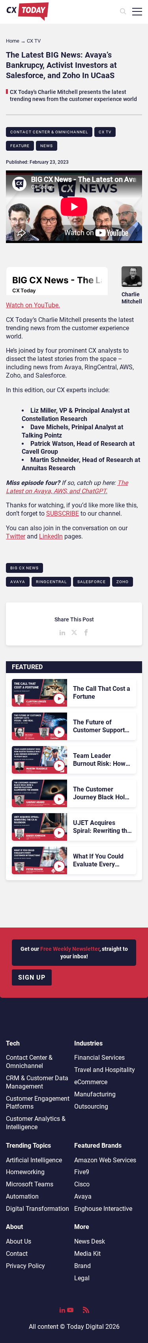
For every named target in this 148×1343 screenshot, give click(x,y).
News (46, 146)
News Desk (89, 1241)
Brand (82, 1266)
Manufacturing (95, 1094)
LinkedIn (51, 536)
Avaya (17, 582)
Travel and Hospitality (104, 1070)
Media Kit (87, 1253)
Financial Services (99, 1057)
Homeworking (25, 1172)
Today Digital (85, 1326)
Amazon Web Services (105, 1160)
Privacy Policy (25, 1266)
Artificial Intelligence (34, 1160)
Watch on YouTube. (33, 305)
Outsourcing (91, 1106)
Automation (22, 1196)
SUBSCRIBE (62, 513)
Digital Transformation (37, 1208)
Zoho (122, 582)
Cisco (82, 1184)
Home (12, 41)
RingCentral (51, 582)
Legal (82, 1278)
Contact (17, 1253)
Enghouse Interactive (103, 1208)
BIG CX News (24, 568)
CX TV (105, 132)
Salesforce (91, 582)
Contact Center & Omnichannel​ (49, 132)
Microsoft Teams (29, 1184)
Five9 (81, 1172)
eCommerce (90, 1082)
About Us (18, 1241)
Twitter (15, 536)
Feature (20, 146)
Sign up (31, 977)
